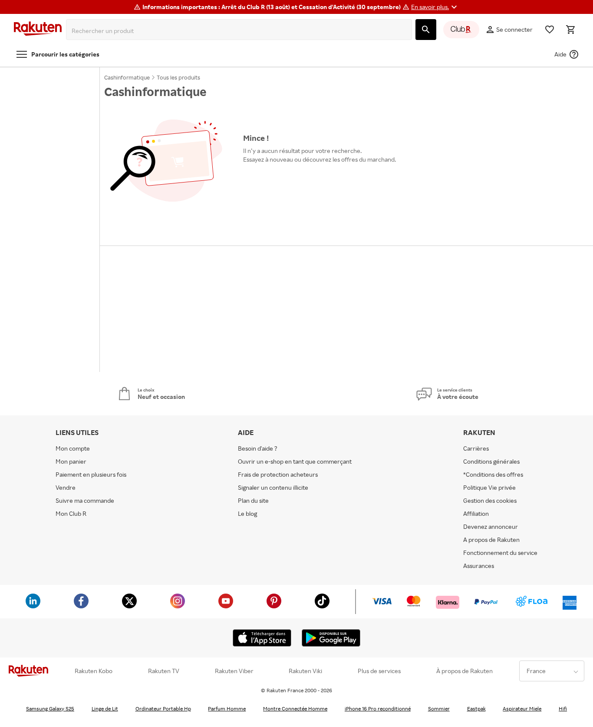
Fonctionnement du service (500, 552)
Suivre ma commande (85, 500)
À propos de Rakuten (464, 671)
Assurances (478, 565)
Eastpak (476, 708)
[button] (435, 7)
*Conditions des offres (493, 474)
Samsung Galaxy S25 (50, 708)
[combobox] (241, 30)
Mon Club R (71, 513)
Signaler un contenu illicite (273, 487)
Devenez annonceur (490, 526)
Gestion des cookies (490, 500)
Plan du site (253, 500)
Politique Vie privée (489, 487)
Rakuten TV (163, 671)
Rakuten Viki (305, 671)
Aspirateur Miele (522, 708)
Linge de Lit (105, 708)
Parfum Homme (227, 708)
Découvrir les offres (274, 179)
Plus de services (379, 671)
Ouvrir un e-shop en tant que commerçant (295, 461)
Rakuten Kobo (93, 671)
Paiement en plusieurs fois (91, 474)
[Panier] (570, 29)
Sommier (439, 708)
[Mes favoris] (549, 29)
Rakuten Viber (234, 671)
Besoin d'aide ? (257, 448)
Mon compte (73, 448)
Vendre (66, 487)
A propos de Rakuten (491, 539)
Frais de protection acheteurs (278, 474)
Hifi (563, 708)
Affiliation (476, 513)
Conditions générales (491, 461)
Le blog (247, 513)
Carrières (476, 448)
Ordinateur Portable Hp (163, 708)
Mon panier (71, 461)
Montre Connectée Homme (295, 708)
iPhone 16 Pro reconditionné (378, 708)
